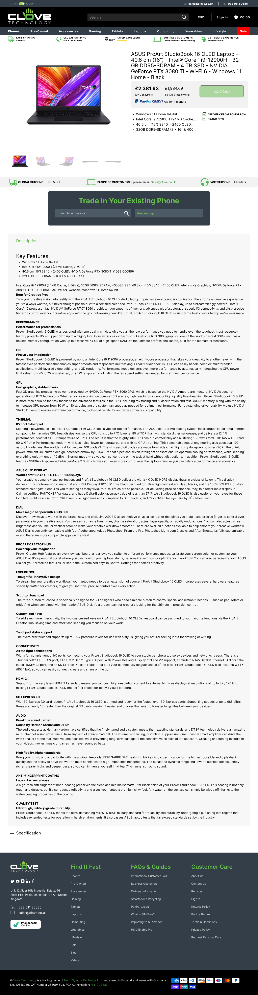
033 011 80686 (238, 3)
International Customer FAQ (149, 876)
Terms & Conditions (204, 922)
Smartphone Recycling (146, 899)
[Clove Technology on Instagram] (23, 882)
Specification (28, 832)
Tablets (117, 31)
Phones (14, 31)
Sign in (195, 899)
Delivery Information (144, 891)
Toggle (22, 3)
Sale (243, 31)
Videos (75, 960)
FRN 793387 (99, 984)
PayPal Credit (140, 906)
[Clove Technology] (27, 868)
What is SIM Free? (143, 914)
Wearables (193, 31)
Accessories (68, 31)
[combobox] (133, 17)
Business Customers (144, 883)
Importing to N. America (146, 922)
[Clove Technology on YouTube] (18, 882)
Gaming (95, 31)
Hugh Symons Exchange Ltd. (83, 980)
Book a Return (200, 914)
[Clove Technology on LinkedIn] (28, 882)
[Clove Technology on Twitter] (12, 882)
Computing (166, 31)
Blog (74, 952)
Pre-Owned (39, 31)
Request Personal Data (206, 937)
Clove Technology (24, 980)
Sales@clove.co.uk (163, 182)
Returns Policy (200, 906)
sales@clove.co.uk (200, 3)
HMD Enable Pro (141, 929)
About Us (197, 876)
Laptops (140, 31)
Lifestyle (219, 31)
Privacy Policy (200, 929)
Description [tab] (27, 240)
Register (196, 891)
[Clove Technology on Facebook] (33, 882)
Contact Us (198, 883)
